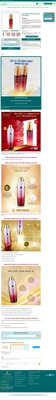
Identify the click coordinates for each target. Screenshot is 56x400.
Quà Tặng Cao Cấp (40, 7)
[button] (54, 3)
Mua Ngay (35, 36)
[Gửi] (37, 3)
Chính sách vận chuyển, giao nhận (20, 375)
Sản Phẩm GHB (31, 379)
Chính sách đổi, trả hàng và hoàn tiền (20, 377)
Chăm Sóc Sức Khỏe (16, 7)
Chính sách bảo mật (18, 373)
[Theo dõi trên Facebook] (53, 0)
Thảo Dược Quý (33, 7)
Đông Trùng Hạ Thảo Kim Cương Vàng (34, 375)
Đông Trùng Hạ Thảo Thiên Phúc (33, 377)
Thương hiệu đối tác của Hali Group (20, 385)
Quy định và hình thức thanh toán (19, 379)
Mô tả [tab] (2, 54)
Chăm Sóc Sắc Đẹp (25, 7)
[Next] (19, 22)
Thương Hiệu (9, 7)
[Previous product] (54, 11)
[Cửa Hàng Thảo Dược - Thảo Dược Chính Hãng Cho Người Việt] (4, 3)
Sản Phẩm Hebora (31, 381)
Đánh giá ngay (36, 347)
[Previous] (3, 22)
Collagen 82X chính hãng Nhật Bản (34, 383)
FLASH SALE (47, 7)
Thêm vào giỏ (29, 36)
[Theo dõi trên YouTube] (47, 375)
